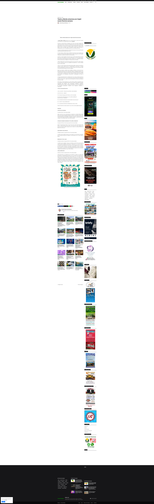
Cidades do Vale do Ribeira (83, 0)
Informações (70, 2)
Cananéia (86, 192)
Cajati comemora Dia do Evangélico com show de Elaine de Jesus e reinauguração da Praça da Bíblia (70, 257)
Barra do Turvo (89, 191)
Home (71, 0)
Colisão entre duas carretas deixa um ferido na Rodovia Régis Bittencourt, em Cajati (79, 235)
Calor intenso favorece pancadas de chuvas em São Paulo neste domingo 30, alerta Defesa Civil (78, 481)
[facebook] (87, 90)
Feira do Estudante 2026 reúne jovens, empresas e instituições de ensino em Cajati (69, 245)
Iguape (93, 192)
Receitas (85, 427)
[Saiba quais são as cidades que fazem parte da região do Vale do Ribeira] (86, 483)
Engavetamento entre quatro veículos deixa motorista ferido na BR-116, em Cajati (79, 223)
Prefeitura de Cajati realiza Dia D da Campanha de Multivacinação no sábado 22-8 (61, 245)
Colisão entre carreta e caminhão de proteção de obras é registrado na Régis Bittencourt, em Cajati (70, 235)
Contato (92, 0)
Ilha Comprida (60, 482)
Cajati (62, 17)
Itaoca (67, 482)
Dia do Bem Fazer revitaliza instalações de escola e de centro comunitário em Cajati (61, 235)
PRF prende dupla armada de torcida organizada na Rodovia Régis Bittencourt (70, 268)
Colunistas (95, 0)
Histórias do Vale (89, 0)
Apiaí (85, 191)
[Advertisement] (77, 10)
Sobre (73, 0)
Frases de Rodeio (86, 429)
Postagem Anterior (60, 284)
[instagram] (64, 211)
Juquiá (90, 195)
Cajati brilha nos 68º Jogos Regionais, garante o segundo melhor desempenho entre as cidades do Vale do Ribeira (79, 246)
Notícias (91, 2)
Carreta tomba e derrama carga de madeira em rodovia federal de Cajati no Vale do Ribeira (79, 268)
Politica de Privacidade (77, 0)
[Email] (72, 206)
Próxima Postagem (80, 284)
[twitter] (93, 90)
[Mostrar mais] (73, 206)
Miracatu (93, 195)
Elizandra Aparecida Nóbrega (66, 209)
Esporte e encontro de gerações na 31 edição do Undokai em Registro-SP (78, 492)
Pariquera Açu (63, 485)
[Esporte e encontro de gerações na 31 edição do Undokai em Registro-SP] (73, 492)
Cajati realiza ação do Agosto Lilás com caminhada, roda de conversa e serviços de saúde (61, 257)
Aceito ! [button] (3, 501)
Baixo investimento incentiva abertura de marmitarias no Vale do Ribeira (78, 257)
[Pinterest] (70, 206)
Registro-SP (86, 198)
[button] (93, 2)
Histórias (78, 2)
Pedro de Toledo (92, 196)
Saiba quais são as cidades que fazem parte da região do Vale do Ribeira (92, 483)
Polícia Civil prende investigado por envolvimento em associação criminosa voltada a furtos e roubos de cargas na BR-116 (61, 224)
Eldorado (90, 192)
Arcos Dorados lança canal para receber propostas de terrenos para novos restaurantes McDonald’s (92, 487)
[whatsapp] (87, 92)
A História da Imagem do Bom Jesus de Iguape (92, 492)
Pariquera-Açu (87, 196)
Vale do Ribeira (86, 2)
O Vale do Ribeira (63, 502)
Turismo (74, 2)
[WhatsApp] (69, 206)
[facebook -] (63, 211)
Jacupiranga (86, 195)
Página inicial (59, 17)
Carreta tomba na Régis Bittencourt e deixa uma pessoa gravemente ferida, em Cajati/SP (70, 223)
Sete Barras (90, 198)
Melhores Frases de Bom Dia (88, 430)
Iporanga (64, 482)
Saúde (82, 2)
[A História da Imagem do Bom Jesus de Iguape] (86, 492)
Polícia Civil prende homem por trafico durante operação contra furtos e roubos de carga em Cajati (61, 268)
